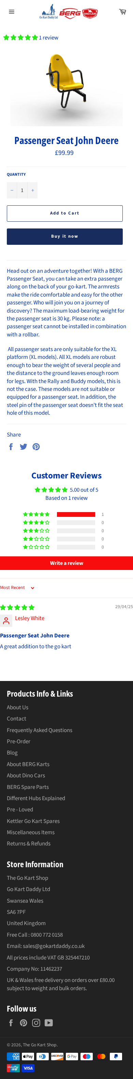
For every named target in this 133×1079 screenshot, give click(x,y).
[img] (17, 608)
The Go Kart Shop (40, 1045)
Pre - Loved (20, 810)
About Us (17, 707)
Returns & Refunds (28, 844)
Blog (12, 753)
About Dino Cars (26, 776)
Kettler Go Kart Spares (33, 821)
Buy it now (65, 236)
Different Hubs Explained (36, 798)
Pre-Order (18, 741)
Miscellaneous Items (31, 832)
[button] (21, 38)
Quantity (16, 174)
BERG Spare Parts (28, 787)
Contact (16, 719)
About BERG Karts (28, 764)
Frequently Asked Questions (39, 730)
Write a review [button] (66, 563)
